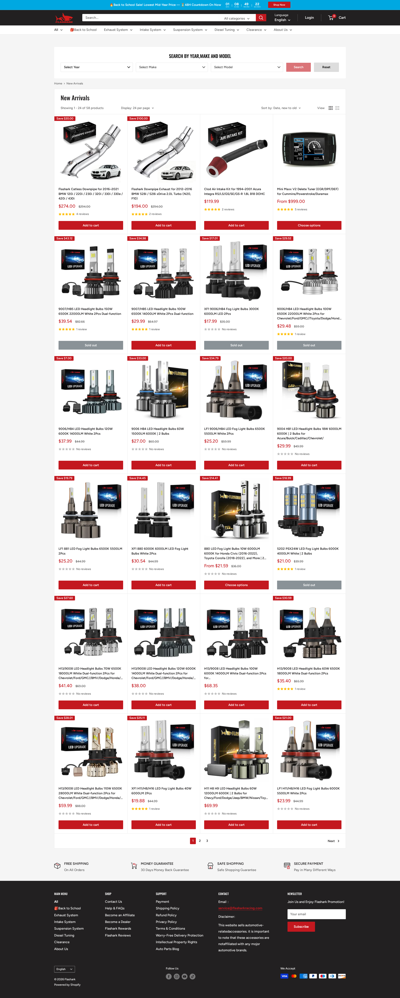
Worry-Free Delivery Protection (179, 935)
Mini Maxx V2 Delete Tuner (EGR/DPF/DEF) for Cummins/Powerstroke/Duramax (308, 191)
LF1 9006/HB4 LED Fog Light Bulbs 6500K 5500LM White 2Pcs (234, 431)
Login (309, 17)
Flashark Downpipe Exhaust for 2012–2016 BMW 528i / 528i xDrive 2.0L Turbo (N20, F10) (161, 193)
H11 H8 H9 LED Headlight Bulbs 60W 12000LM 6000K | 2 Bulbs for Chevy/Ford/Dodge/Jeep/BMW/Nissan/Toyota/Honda (236, 793)
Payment (162, 902)
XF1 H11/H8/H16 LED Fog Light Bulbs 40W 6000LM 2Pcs (161, 791)
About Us (281, 30)
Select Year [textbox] (72, 67)
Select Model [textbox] (223, 67)
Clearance (254, 30)
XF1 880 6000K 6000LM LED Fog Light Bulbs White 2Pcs (159, 551)
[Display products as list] (337, 108)
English (61, 969)
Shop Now (279, 4)
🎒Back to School (83, 30)
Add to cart (91, 225)
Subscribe (301, 927)
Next (331, 841)
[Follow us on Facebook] (169, 976)
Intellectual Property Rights (176, 942)
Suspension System (188, 30)
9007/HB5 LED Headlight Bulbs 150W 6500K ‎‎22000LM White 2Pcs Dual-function (90, 311)
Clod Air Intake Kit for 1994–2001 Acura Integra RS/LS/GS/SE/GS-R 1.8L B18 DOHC (234, 191)
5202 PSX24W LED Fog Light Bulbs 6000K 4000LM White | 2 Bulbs (308, 551)
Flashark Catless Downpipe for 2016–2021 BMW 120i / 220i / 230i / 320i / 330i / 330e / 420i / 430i (91, 193)
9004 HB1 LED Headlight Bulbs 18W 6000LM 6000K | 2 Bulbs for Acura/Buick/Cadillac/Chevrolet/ (309, 433)
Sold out (91, 345)
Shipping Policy (167, 908)
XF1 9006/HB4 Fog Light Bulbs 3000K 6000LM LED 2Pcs (231, 311)
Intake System (150, 30)
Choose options (309, 225)
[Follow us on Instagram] (177, 976)
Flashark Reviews (118, 935)
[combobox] (97, 67)
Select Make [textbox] (147, 67)
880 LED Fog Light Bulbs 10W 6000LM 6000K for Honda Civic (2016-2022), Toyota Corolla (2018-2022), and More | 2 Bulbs (234, 554)
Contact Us (113, 902)
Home (58, 83)
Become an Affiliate (120, 915)
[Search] (261, 17)
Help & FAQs (114, 908)
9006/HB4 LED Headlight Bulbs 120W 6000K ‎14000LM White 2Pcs (86, 431)
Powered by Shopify (67, 985)
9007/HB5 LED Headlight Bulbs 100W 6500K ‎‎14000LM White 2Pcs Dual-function (162, 311)
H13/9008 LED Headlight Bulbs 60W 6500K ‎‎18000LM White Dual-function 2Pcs (308, 671)
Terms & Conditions (170, 928)
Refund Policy (166, 915)
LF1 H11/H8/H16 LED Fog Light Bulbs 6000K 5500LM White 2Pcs (308, 791)
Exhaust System (116, 30)
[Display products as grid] (330, 108)
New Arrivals (74, 83)
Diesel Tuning (225, 30)
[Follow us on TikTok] (192, 976)
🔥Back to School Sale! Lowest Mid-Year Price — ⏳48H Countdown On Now (165, 5)
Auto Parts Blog (167, 949)
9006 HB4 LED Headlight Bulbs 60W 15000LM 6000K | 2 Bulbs (157, 431)
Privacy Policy (166, 922)
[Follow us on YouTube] (185, 976)
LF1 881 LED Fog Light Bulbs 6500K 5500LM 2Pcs (90, 551)
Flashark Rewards (118, 928)
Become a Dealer (118, 922)
